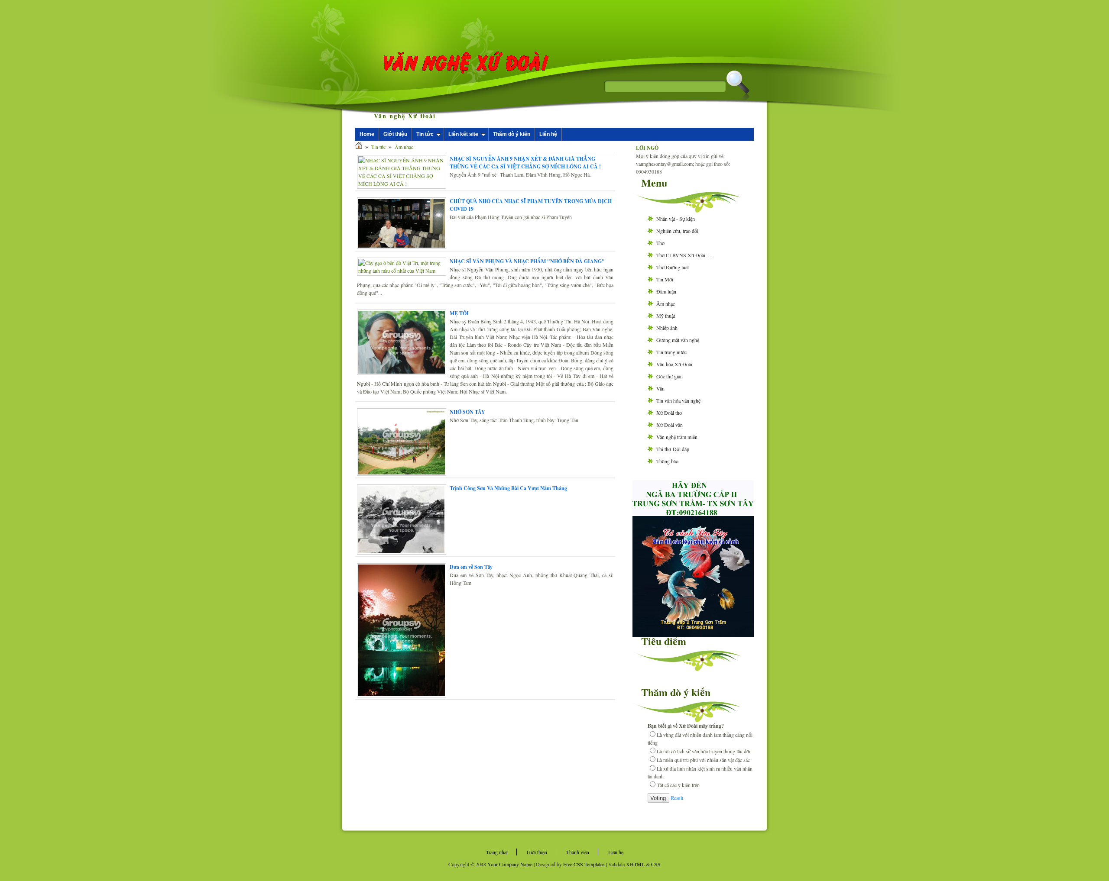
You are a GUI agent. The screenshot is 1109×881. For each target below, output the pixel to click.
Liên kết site (463, 134)
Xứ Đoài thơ (669, 412)
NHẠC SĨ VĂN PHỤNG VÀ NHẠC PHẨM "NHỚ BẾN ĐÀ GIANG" (527, 261)
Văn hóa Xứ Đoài (674, 364)
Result (677, 797)
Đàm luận (666, 291)
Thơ (660, 242)
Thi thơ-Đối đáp (672, 448)
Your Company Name (509, 864)
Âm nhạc (404, 146)
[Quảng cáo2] (693, 513)
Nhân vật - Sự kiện (675, 218)
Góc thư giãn (669, 376)
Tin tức (425, 134)
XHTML (635, 864)
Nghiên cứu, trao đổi (677, 230)
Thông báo (667, 461)
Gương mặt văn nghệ (677, 339)
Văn (660, 388)
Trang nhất (497, 852)
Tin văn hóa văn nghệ (678, 400)
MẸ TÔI (459, 313)
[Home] (358, 146)
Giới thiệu (395, 134)
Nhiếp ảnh (667, 327)
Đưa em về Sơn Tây (471, 567)
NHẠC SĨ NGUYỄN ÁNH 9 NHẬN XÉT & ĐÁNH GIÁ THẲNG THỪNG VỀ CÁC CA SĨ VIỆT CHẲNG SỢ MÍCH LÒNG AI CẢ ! (525, 162)
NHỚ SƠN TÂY (467, 412)
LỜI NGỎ (647, 148)
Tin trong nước (671, 352)
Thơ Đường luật (672, 267)
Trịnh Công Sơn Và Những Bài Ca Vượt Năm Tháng (508, 488)
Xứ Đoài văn (669, 424)
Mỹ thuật (665, 315)
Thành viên (577, 852)
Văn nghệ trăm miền (676, 436)
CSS (656, 864)
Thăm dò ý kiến (511, 134)
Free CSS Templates (584, 864)
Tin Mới (664, 279)
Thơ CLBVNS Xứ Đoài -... (684, 255)
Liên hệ (548, 134)
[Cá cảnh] (693, 635)
